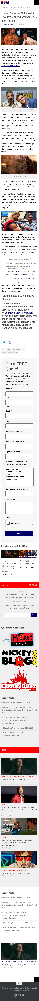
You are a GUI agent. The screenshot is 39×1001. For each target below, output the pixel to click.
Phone (9, 421)
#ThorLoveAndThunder (14, 271)
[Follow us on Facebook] (30, 585)
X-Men (31, 777)
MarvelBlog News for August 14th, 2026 (18, 728)
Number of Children (15, 442)
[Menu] (36, 2)
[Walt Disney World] (20, 469)
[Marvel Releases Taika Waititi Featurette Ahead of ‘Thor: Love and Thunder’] (20, 36)
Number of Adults (14, 431)
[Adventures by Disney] (20, 477)
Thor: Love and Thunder (10, 352)
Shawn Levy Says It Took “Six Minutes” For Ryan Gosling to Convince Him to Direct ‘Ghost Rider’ (19, 710)
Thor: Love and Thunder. (11, 66)
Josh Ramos (9, 25)
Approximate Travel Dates (17, 489)
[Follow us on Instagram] (33, 585)
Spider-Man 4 (23, 777)
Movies (22, 7)
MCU (16, 7)
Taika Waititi (16, 349)
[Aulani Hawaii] (20, 479)
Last (7, 407)
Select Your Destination (16, 462)
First (7, 398)
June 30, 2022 (29, 278)
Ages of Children (13, 452)
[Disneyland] (20, 474)
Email (9, 411)
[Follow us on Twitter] (36, 585)
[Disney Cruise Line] (20, 472)
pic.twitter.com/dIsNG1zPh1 (22, 274)
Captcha (9, 517)
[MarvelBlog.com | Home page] (5, 2)
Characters (7, 7)
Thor (23, 349)
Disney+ (4, 837)
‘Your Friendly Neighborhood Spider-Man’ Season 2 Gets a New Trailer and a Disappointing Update (18, 720)
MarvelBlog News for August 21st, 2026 (18, 702)
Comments (10, 499)
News (29, 7)
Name (9, 389)
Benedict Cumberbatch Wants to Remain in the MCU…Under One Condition (9, 566)
